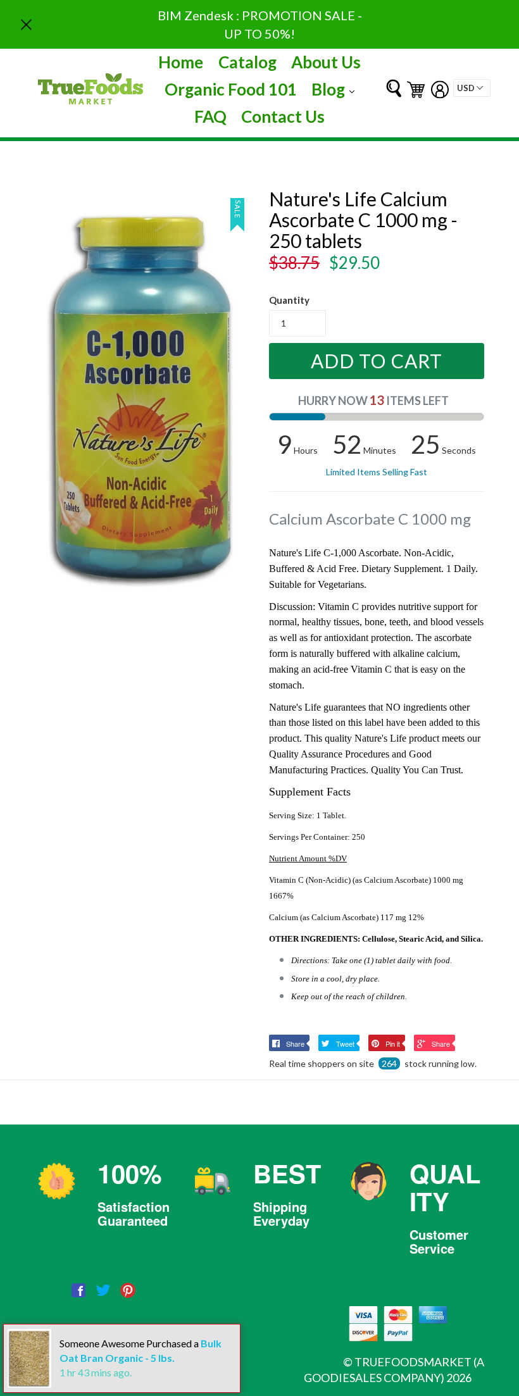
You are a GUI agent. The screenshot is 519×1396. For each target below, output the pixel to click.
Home (180, 62)
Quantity (289, 300)
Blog (336, 88)
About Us (326, 62)
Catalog (247, 62)
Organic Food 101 (231, 89)
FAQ (210, 116)
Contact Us (283, 116)
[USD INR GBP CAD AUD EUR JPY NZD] (472, 88)
